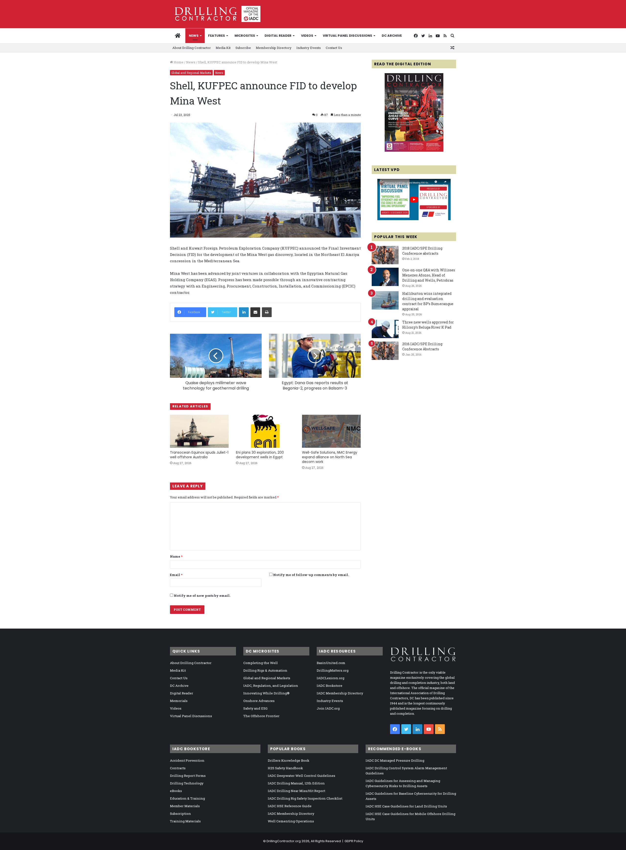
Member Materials (185, 806)
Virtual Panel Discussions (347, 35)
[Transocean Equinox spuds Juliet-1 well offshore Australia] (199, 431)
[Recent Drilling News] (414, 150)
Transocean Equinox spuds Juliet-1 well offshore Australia (199, 454)
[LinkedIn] (244, 312)
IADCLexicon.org (330, 678)
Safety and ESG (255, 708)
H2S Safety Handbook (285, 768)
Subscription (180, 813)
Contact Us (334, 48)
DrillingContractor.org (284, 841)
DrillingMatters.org (332, 670)
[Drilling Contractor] (215, 14)
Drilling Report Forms (188, 775)
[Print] (267, 312)
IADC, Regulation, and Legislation (270, 685)
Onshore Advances (259, 701)
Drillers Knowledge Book (288, 760)
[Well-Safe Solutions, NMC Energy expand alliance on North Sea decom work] (331, 431)
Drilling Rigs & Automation (265, 670)
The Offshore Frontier (261, 716)
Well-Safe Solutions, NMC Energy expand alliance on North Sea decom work (329, 457)
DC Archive (392, 35)
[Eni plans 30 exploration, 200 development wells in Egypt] (265, 431)
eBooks (176, 791)
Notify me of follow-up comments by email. (311, 575)
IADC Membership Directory (340, 693)
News (194, 35)
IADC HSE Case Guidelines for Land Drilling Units (406, 806)
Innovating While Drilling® (266, 693)
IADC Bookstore (329, 685)
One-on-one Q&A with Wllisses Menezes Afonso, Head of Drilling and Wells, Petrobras (428, 275)
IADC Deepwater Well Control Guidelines (301, 775)
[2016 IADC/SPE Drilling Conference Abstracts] (385, 351)
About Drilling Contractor (191, 48)
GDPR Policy (354, 841)
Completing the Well (260, 663)
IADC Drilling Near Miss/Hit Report (296, 791)
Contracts (178, 768)
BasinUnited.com (331, 663)
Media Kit (223, 48)
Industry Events (308, 48)
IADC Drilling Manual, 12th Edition (296, 783)
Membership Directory (273, 48)
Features (216, 35)
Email (176, 575)
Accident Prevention (187, 760)
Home (178, 62)
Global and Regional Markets (191, 73)
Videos (307, 35)
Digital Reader (278, 35)
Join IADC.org (328, 708)
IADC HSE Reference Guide (290, 806)
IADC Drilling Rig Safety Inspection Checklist (305, 798)
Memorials (179, 701)
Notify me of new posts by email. (202, 595)
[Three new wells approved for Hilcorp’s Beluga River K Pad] (385, 329)
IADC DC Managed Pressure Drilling (395, 760)
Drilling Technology (186, 783)
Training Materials (185, 821)
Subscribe (243, 48)
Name (176, 556)
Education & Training (187, 798)
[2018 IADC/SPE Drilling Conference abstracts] (385, 255)
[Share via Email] (255, 312)
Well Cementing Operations (291, 821)
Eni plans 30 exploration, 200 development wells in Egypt (260, 454)
